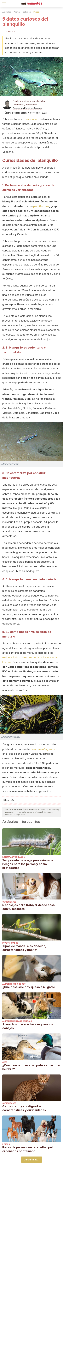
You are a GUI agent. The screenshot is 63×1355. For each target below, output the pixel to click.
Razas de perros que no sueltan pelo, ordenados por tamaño (28, 1149)
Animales (6, 12)
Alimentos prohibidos (13, 984)
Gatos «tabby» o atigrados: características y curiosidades (24, 1108)
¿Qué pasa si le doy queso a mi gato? (28, 987)
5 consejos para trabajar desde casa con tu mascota (28, 907)
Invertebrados (10, 943)
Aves (4, 1062)
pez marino (31, 119)
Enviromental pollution (44, 749)
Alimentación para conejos (17, 1021)
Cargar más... (31, 1159)
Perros (6, 1144)
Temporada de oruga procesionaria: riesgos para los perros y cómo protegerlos (28, 864)
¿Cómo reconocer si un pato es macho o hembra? (31, 1067)
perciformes (41, 206)
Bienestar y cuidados (13, 857)
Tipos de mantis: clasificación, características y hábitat (24, 948)
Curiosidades (9, 902)
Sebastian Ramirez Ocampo (27, 108)
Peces (36, 12)
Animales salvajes (22, 12)
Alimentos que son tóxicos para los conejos (27, 1026)
